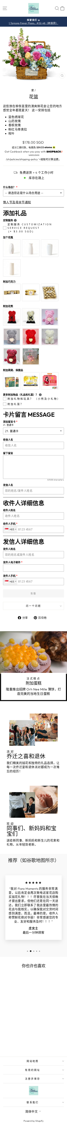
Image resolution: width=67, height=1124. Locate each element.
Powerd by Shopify (33, 1120)
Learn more (34, 154)
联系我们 (33, 1102)
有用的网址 (32, 1070)
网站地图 (33, 1061)
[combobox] (10, 529)
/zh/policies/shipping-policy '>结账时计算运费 (32, 159)
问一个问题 (33, 605)
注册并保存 (32, 1078)
